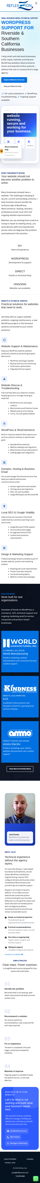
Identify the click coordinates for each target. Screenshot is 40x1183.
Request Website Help (12, 86)
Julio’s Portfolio (10, 1159)
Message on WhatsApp (18, 1143)
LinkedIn (30, 1159)
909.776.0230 (14, 1137)
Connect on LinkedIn (13, 954)
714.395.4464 (20, 1176)
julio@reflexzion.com (18, 1131)
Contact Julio (10, 1162)
